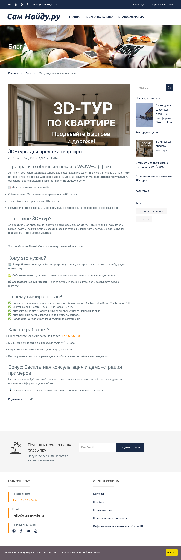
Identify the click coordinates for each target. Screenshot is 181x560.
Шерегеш (144, 219)
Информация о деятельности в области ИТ (118, 526)
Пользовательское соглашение (111, 518)
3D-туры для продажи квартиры (164, 146)
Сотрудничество (102, 510)
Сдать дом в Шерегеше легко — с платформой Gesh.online (164, 114)
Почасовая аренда (130, 17)
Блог (28, 73)
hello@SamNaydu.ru (45, 4)
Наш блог (98, 502)
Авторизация (138, 4)
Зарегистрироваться (162, 4)
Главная (75, 17)
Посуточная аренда (99, 17)
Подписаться (130, 447)
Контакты (98, 494)
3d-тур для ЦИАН (147, 132)
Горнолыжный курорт (151, 211)
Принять (172, 552)
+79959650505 (71, 336)
